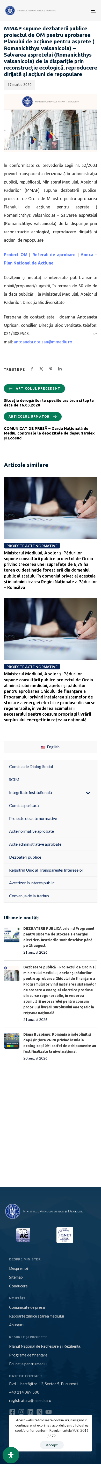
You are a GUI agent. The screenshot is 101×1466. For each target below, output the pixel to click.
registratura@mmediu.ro (30, 1400)
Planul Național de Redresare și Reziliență (44, 1346)
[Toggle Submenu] (88, 792)
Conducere (18, 1286)
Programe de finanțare (28, 1355)
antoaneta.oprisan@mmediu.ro (43, 342)
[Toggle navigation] (73, 10)
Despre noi (18, 1268)
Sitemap (16, 1277)
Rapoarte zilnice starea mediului (36, 1316)
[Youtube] (48, 1412)
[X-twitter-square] (39, 1412)
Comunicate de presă (27, 1307)
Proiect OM (15, 254)
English (53, 746)
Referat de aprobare (53, 254)
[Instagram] (21, 1412)
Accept (52, 1445)
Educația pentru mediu (28, 1363)
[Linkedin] (30, 1412)
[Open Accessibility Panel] (11, 1455)
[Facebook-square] (12, 1412)
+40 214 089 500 (24, 1392)
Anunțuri (16, 1324)
